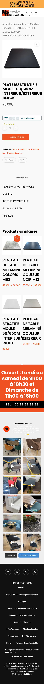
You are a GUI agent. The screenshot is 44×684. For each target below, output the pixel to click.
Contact (17, 622)
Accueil (6, 24)
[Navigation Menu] (40, 13)
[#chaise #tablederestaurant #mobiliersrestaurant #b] (32, 485)
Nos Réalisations (29, 636)
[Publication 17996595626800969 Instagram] (12, 485)
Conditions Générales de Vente (22, 615)
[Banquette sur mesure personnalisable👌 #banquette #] (12, 523)
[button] (37, 44)
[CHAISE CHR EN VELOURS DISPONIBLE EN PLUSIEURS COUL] (12, 447)
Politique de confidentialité (27, 643)
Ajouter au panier (16, 137)
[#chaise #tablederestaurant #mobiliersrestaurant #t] (12, 466)
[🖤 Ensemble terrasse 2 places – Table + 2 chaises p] (32, 523)
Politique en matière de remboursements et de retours (22, 650)
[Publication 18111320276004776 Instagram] (32, 466)
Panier (9, 643)
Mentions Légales (30, 629)
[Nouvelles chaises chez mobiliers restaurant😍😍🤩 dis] (32, 447)
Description (22, 177)
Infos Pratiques (12, 629)
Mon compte (13, 636)
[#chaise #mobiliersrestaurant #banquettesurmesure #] (12, 504)
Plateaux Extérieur (14, 153)
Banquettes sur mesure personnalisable (22, 595)
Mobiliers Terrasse (20, 149)
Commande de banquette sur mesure (22, 608)
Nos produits (19, 24)
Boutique (22, 601)
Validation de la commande (22, 657)
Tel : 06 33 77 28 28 (22, 404)
